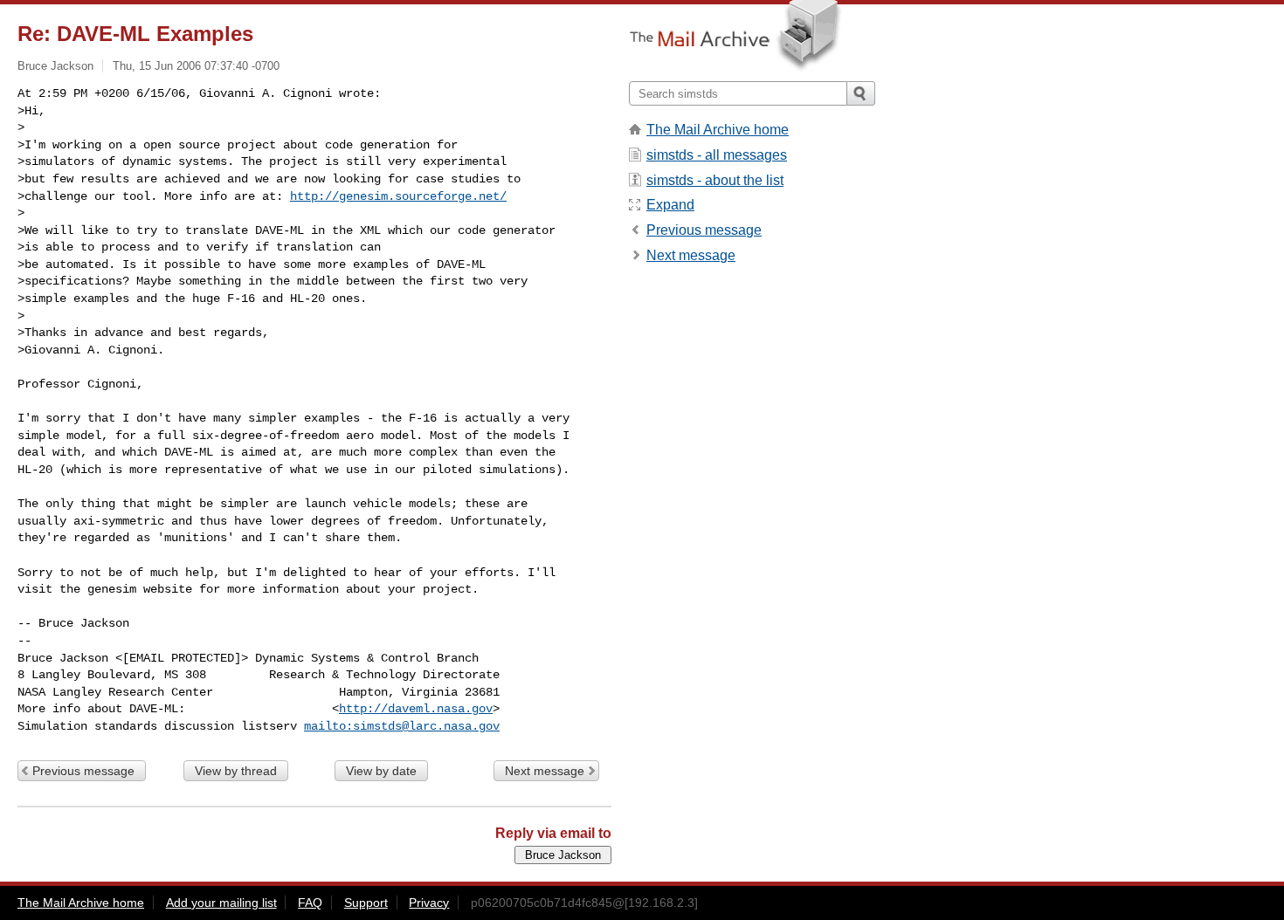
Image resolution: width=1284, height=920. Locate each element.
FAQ (310, 903)
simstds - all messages (716, 155)
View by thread (236, 771)
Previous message (83, 771)
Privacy (429, 903)
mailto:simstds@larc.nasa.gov (402, 726)
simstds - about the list (715, 180)
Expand (670, 204)
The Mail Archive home (717, 129)
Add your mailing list (221, 903)
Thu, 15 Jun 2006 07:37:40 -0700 (196, 65)
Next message (544, 771)
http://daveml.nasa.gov (416, 709)
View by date (381, 771)
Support (366, 903)
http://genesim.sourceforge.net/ (398, 196)
